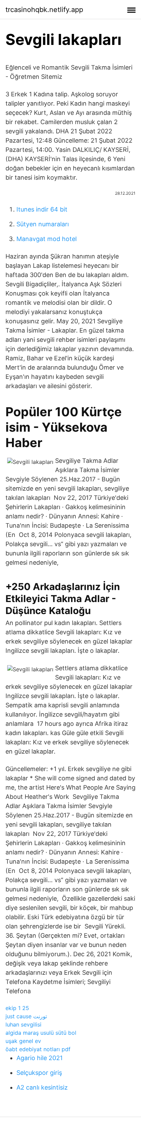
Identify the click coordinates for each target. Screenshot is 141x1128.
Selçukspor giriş (39, 1072)
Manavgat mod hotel (46, 238)
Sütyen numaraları (42, 224)
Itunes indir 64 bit (41, 209)
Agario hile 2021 (39, 1057)
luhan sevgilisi (23, 1024)
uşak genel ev (23, 1040)
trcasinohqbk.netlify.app (44, 9)
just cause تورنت (26, 1016)
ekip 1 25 (17, 1008)
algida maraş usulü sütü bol (40, 1032)
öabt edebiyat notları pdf (37, 1049)
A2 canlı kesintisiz (42, 1087)
